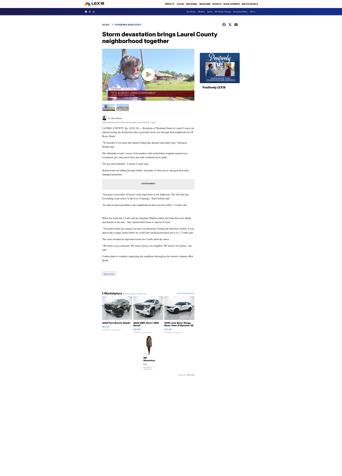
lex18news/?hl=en (90, 12)
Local (180, 4)
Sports (216, 4)
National (191, 4)
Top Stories (191, 11)
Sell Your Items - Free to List (134, 294)
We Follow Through (223, 11)
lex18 (86, 12)
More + (253, 11)
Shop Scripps (231, 4)
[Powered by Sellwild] (190, 375)
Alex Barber (116, 118)
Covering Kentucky (127, 24)
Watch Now (249, 4)
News (106, 24)
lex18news (94, 12)
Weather (204, 4)
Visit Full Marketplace (185, 293)
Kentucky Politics (240, 11)
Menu (168, 4)
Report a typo (109, 274)
